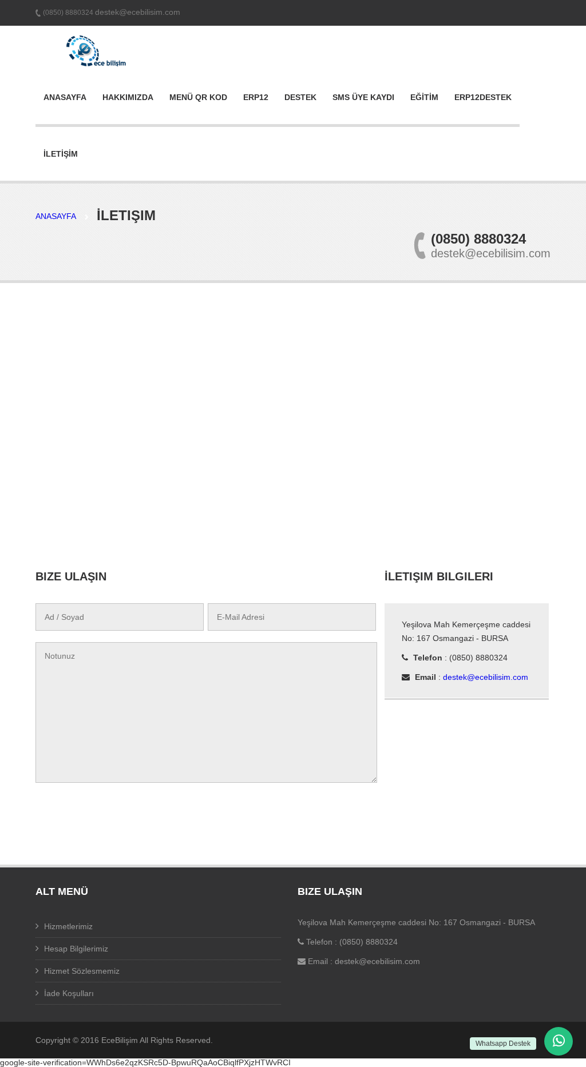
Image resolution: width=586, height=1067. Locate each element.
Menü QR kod (198, 97)
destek (300, 97)
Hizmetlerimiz (68, 926)
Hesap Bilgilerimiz (76, 948)
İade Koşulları (69, 993)
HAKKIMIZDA (127, 97)
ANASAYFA (64, 97)
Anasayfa (55, 216)
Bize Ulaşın (330, 891)
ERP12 (255, 97)
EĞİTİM (424, 97)
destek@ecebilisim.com (137, 12)
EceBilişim (119, 1040)
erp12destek (483, 97)
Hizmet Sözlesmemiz (82, 971)
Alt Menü (61, 891)
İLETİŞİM (60, 154)
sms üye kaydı (363, 97)
